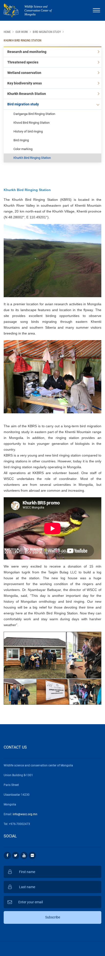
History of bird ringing (28, 131)
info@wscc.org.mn (25, 814)
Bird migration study (47, 32)
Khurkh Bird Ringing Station (22, 40)
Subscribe (52, 917)
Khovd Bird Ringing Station (31, 122)
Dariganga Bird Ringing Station (34, 114)
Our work (21, 32)
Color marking (22, 149)
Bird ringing (21, 140)
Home (7, 32)
